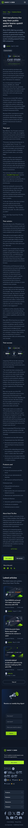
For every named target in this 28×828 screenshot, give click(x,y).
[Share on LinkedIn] (8, 568)
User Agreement (8, 824)
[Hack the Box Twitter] (14, 813)
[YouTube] (11, 817)
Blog (9, 12)
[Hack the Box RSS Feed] (7, 817)
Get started (19, 558)
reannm (8, 46)
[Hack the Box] (10, 750)
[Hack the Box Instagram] (9, 813)
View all (14, 682)
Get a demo (9, 558)
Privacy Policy (18, 822)
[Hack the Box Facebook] (5, 813)
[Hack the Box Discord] (20, 817)
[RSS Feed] (14, 568)
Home (4, 12)
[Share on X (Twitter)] (11, 568)
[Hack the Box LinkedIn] (18, 813)
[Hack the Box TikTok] (22, 813)
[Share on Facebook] (4, 568)
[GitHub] (16, 817)
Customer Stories (16, 12)
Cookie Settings (10, 822)
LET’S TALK (14, 549)
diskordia (10, 673)
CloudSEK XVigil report (13, 175)
